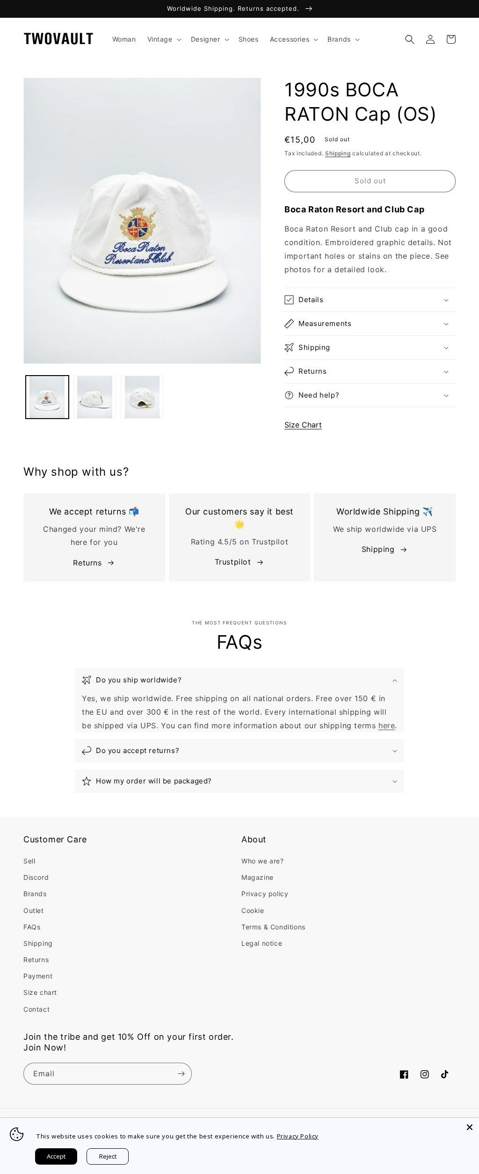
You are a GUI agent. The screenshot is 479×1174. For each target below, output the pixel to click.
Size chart (40, 992)
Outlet (33, 910)
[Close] (469, 1127)
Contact (36, 1009)
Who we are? (262, 861)
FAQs (31, 927)
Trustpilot (233, 561)
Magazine (257, 877)
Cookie (252, 910)
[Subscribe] (181, 1074)
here (386, 725)
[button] (163, 39)
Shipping (338, 153)
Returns (87, 562)
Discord (36, 877)
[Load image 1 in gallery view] (47, 397)
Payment (37, 976)
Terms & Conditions (273, 927)
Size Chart (303, 424)
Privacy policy (264, 894)
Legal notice (261, 943)
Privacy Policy (298, 1136)
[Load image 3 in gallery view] (142, 397)
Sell (29, 861)
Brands (35, 894)
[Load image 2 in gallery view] (94, 397)
